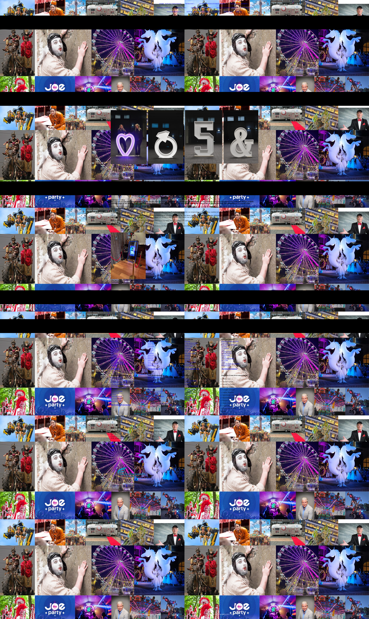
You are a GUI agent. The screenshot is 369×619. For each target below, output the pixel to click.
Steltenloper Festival (190, 362)
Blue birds (187, 341)
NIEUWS (239, 12)
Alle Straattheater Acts (191, 369)
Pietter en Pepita (225, 365)
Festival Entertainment (190, 399)
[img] (127, 6)
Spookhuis (150, 350)
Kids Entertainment (189, 389)
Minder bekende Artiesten (155, 392)
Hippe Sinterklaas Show (117, 379)
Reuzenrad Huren (152, 341)
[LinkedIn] (113, 450)
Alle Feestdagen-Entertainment (121, 405)
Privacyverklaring (148, 614)
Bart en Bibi (224, 360)
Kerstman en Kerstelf (116, 377)
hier (170, 405)
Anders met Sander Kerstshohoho (230, 363)
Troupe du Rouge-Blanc (191, 343)
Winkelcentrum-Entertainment (156, 396)
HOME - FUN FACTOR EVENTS (170, 4)
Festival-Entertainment (154, 386)
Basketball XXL (152, 357)
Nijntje (223, 362)
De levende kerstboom (190, 350)
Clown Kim (224, 343)
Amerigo (223, 357)
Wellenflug (151, 353)
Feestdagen (187, 394)
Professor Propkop (226, 353)
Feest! (223, 350)
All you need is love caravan (118, 387)
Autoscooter (151, 355)
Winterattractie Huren (153, 398)
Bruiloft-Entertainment (154, 377)
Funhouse (150, 348)
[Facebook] (112, 442)
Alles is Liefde (188, 346)
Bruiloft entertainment (190, 380)
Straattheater (187, 382)
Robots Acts (187, 398)
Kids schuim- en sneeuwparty (229, 344)
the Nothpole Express (116, 391)
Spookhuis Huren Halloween (118, 384)
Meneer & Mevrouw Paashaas (119, 380)
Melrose (113, 348)
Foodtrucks (151, 384)
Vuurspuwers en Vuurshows (155, 382)
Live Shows (187, 384)
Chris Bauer (114, 357)
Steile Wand (151, 360)
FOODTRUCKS (246, 8)
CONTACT (216, 12)
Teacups (150, 351)
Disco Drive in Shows (154, 399)
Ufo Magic (187, 351)
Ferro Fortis (187, 363)
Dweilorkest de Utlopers (117, 362)
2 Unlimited (114, 355)
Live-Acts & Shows (153, 394)
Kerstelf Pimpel (225, 355)
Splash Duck (151, 344)
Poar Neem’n (114, 351)
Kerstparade (114, 389)
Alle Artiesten (115, 369)
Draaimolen (151, 365)
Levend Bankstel (189, 365)
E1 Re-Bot (187, 357)
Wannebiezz (114, 360)
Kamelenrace (151, 346)
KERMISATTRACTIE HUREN (201, 8)
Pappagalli (187, 360)
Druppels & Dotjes (226, 351)
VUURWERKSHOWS (174, 12)
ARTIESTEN (189, 4)
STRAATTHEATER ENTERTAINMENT (212, 4)
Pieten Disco (114, 386)
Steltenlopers (151, 380)
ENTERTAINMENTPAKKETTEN (198, 12)
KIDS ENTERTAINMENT (239, 4)
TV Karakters (188, 391)
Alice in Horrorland (116, 399)
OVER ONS (228, 12)
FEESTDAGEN (180, 8)
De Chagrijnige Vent (190, 344)
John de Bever (114, 344)
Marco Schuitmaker (116, 343)
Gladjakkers (114, 365)
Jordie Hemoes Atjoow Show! (119, 363)
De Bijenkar (187, 348)
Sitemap (158, 614)
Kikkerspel (150, 358)
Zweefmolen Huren (153, 363)
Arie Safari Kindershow (227, 358)
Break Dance (151, 343)
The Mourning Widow (117, 382)
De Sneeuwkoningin (116, 398)
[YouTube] (113, 446)
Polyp (149, 362)
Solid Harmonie (115, 350)
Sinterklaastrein (115, 392)
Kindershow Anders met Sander (230, 341)
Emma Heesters (115, 346)
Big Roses (113, 394)
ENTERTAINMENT (163, 8)
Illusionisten (151, 379)
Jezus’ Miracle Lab (189, 353)
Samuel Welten (115, 341)
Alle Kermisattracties (154, 369)
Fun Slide (224, 346)
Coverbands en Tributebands (155, 391)
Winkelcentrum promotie (191, 386)
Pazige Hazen (114, 401)
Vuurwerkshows (152, 387)
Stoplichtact (187, 358)
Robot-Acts (151, 389)
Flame (112, 353)
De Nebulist (187, 355)
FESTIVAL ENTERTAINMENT (226, 8)
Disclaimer (138, 614)
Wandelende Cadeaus (116, 396)
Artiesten (186, 379)
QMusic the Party (115, 358)
